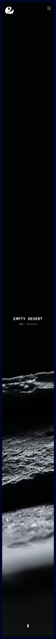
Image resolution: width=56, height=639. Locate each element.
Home (21, 324)
